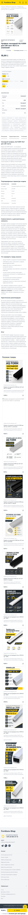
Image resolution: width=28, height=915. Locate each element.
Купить (18, 910)
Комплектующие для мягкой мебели (9, 872)
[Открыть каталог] (2, 2)
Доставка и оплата (5, 892)
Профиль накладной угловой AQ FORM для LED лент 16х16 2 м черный (13, 502)
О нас (2, 889)
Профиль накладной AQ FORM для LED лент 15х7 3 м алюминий (14, 541)
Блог (2, 898)
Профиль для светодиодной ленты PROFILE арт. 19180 (14, 656)
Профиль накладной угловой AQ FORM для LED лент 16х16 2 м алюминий (13, 426)
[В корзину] (23, 395)
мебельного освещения (6, 290)
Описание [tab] (4, 136)
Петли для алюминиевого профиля (9, 874)
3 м (7, 86)
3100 (8, 76)
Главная (3, 6)
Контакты (3, 896)
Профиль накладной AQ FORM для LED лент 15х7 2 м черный (14, 387)
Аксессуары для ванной (6, 854)
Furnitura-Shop (10, 2)
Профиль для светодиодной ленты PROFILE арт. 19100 (14, 732)
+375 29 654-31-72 (12, 837)
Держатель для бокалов (6, 867)
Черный (21, 81)
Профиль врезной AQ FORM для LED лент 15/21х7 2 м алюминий (13, 464)
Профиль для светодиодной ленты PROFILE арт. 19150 (14, 617)
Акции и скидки (4, 857)
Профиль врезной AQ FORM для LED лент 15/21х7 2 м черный (13, 579)
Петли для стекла (5, 877)
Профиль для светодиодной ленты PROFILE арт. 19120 (14, 694)
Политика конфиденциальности (8, 894)
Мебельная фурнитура (6, 859)
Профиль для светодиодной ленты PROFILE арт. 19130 (14, 770)
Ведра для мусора (5, 862)
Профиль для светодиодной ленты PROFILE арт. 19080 (14, 808)
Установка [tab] (24, 136)
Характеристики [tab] (14, 136)
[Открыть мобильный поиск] (20, 2)
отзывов (8, 50)
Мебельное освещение (11, 6)
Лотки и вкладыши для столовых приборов (10, 869)
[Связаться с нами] (25, 907)
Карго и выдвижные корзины (7, 864)
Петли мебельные (5, 879)
